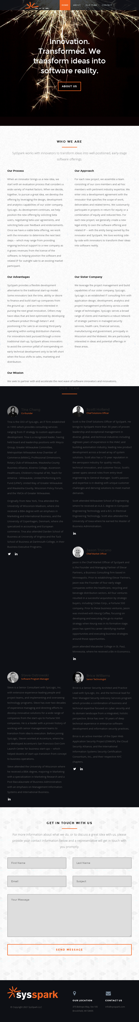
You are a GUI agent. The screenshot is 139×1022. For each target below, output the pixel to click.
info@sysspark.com (115, 1006)
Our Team (91, 5)
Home (65, 5)
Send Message (69, 949)
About (77, 5)
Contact (107, 5)
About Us (69, 86)
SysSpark (38, 5)
